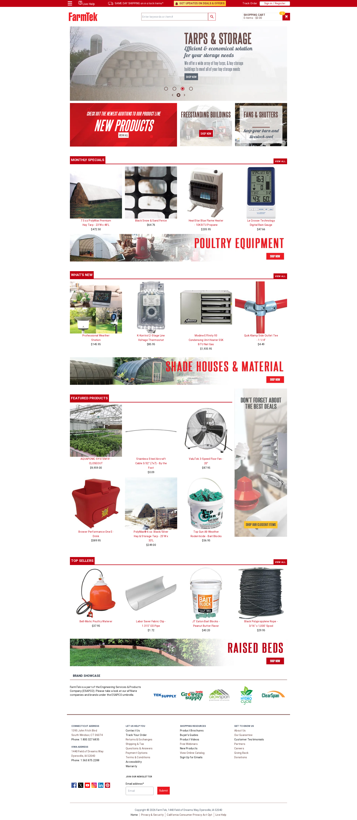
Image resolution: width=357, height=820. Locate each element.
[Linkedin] (100, 785)
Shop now (191, 77)
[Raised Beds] (178, 652)
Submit (163, 790)
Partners (239, 743)
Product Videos (189, 739)
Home (134, 814)
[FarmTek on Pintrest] (107, 785)
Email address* (135, 783)
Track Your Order (136, 735)
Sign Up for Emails (191, 757)
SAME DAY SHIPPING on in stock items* (139, 3)
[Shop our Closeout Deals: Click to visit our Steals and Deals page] (260, 463)
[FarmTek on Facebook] (74, 785)
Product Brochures (192, 730)
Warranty (131, 766)
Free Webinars (189, 743)
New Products (189, 748)
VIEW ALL (280, 161)
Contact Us (133, 730)
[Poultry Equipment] (178, 247)
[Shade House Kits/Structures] (178, 371)
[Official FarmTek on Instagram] (94, 785)
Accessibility (134, 761)
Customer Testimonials (249, 739)
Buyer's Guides (189, 735)
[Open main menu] (70, 3)
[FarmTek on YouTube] (87, 785)
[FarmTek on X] (80, 785)
